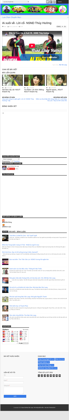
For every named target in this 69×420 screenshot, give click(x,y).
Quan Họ (15, 26)
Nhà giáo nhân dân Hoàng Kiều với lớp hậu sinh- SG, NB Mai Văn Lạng (32, 278)
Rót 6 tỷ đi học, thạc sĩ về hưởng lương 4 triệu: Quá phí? (20, 252)
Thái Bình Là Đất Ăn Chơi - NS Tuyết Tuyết (23, 235)
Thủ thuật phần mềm (39, 407)
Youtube (47, 1)
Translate (17, 161)
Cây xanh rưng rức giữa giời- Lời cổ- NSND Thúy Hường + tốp (18, 99)
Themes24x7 (52, 407)
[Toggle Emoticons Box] (3, 113)
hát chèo (47, 407)
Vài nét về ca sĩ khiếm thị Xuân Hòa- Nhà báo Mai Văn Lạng (28, 287)
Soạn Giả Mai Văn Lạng (27, 407)
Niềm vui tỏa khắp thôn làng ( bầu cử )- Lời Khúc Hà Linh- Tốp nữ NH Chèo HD (51, 99)
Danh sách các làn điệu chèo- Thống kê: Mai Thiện (25, 268)
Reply (4, 26)
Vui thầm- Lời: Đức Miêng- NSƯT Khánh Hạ (34, 91)
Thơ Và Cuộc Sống (44, 365)
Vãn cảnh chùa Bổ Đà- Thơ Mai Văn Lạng (22, 315)
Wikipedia (54, 1)
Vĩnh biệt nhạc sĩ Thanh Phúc (18, 306)
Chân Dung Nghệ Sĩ (44, 359)
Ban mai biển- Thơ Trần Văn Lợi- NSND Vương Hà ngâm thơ (29, 259)
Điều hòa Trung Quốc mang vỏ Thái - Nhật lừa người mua (20, 245)
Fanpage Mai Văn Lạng (50, 1)
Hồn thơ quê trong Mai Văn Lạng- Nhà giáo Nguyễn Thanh (28, 296)
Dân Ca (11, 26)
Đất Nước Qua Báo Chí (45, 368)
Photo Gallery (42, 362)
